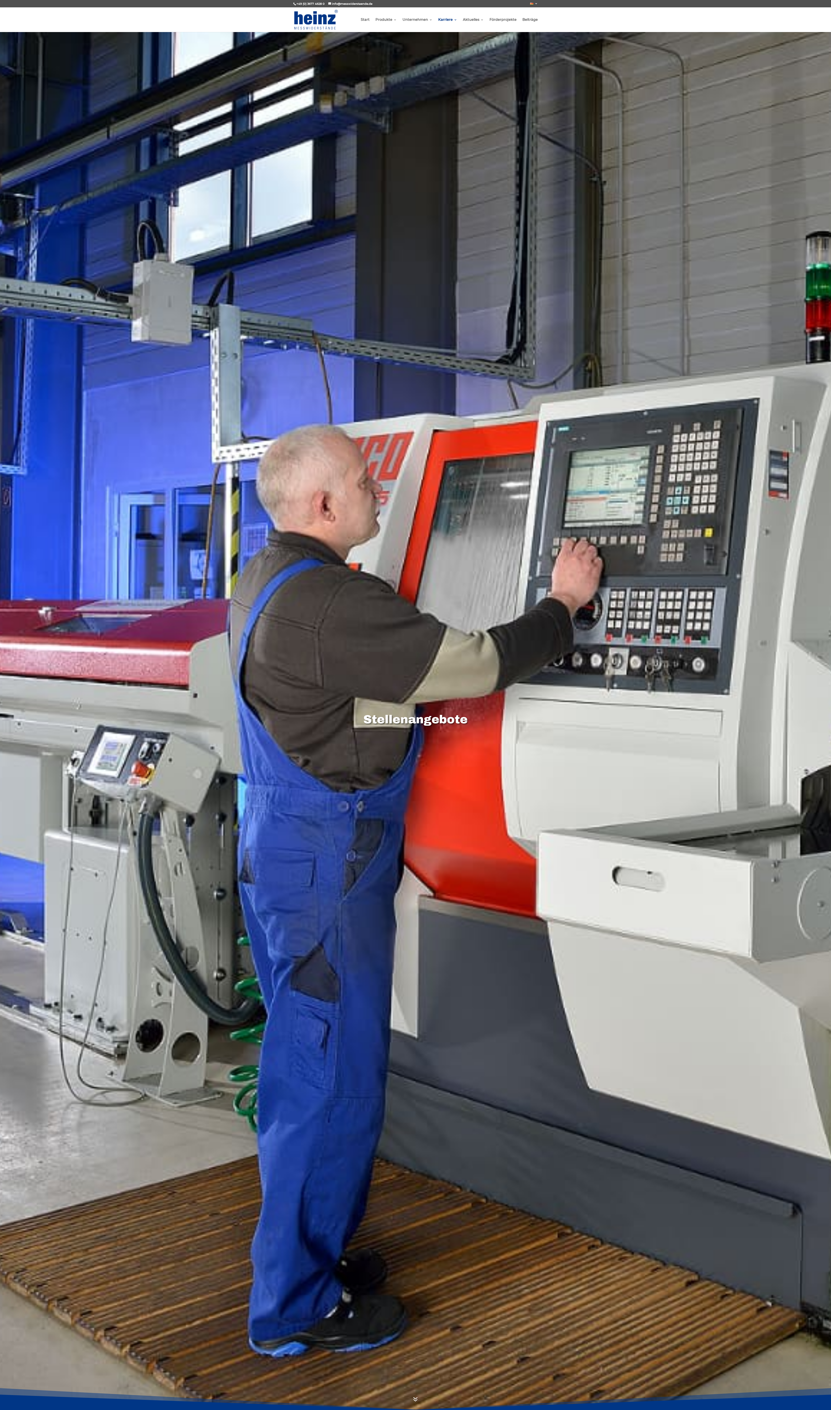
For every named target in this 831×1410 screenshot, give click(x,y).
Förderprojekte (503, 20)
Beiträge (530, 20)
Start (365, 20)
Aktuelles (471, 20)
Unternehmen (415, 20)
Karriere (445, 20)
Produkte (383, 20)
